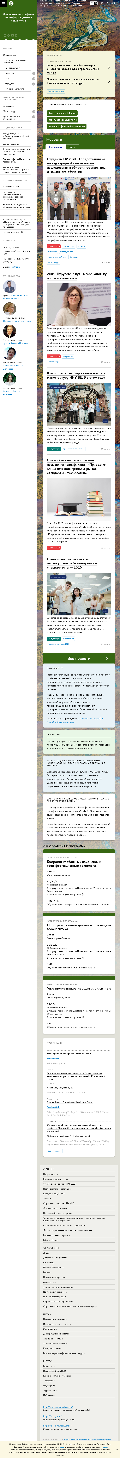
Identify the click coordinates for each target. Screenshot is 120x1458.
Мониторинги (50, 1328)
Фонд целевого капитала (55, 1208)
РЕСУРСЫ (48, 1361)
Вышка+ (46, 1272)
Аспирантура (49, 1282)
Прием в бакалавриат (53, 1267)
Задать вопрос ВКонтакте (63, 119)
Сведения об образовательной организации (64, 1225)
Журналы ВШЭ (50, 1390)
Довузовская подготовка (55, 1257)
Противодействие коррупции (57, 1213)
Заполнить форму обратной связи (67, 126)
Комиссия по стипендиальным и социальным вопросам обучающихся (13, 195)
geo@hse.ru (14, 266)
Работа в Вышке (50, 1240)
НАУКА (47, 1314)
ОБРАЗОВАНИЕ (51, 1248)
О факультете (9, 54)
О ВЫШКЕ (48, 1169)
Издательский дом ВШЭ (54, 1370)
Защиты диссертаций (53, 1338)
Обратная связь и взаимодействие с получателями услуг (70, 1306)
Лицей (46, 1252)
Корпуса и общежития (54, 1193)
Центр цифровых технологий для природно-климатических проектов (16, 169)
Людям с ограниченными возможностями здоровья (67, 1230)
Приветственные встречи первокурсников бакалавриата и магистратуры (73, 81)
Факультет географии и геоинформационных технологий (18, 17)
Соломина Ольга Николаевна (17, 321)
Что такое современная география (14, 61)
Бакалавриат (9, 105)
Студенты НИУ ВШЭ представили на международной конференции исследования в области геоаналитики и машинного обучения (77, 165)
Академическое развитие (55, 1343)
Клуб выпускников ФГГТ (14, 232)
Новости (54, 139)
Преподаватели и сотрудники (57, 1188)
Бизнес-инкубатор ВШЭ (54, 1296)
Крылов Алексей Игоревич (15, 343)
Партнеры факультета (13, 88)
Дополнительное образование (58, 1287)
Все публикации (54, 1151)
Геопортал (53, 734)
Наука (6, 78)
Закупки (47, 1198)
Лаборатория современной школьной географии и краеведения (16, 151)
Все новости (79, 658)
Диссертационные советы (56, 1333)
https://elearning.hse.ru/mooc (57, 1425)
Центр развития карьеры (55, 1291)
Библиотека (49, 1366)
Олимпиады (48, 1262)
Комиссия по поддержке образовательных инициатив (16, 205)
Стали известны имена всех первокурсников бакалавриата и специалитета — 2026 (72, 563)
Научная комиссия (11, 186)
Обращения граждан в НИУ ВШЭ (58, 1203)
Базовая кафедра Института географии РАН (16, 160)
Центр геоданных (11, 143)
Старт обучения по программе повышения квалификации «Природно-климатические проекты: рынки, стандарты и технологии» (76, 466)
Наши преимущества (13, 67)
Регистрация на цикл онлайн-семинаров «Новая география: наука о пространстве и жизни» (73, 68)
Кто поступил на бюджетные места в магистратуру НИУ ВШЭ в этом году (76, 375)
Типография (49, 1380)
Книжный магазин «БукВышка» (57, 1375)
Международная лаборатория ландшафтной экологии (16, 136)
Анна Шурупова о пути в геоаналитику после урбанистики (77, 275)
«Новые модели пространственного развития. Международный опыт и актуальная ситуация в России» (76, 763)
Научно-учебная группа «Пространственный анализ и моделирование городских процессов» (17, 223)
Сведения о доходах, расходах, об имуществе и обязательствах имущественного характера (74, 1219)
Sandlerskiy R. (53, 1058)
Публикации (54, 1043)
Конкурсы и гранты (52, 1348)
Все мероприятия (56, 91)
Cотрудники (9, 83)
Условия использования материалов (95, 1439)
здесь (62, 1447)
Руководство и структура (55, 1179)
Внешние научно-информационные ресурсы (64, 1353)
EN (96, 3)
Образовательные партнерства (58, 1301)
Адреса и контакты (72, 1439)
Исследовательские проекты (57, 1324)
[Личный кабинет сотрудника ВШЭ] (108, 3)
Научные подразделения (55, 1319)
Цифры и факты (50, 1174)
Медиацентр (49, 1385)
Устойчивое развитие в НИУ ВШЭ (59, 1183)
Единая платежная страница (56, 1235)
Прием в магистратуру (54, 1277)
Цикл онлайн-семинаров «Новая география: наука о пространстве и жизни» (78, 799)
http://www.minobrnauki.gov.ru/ (58, 1407)
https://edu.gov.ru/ (52, 1416)
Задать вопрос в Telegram (62, 113)
